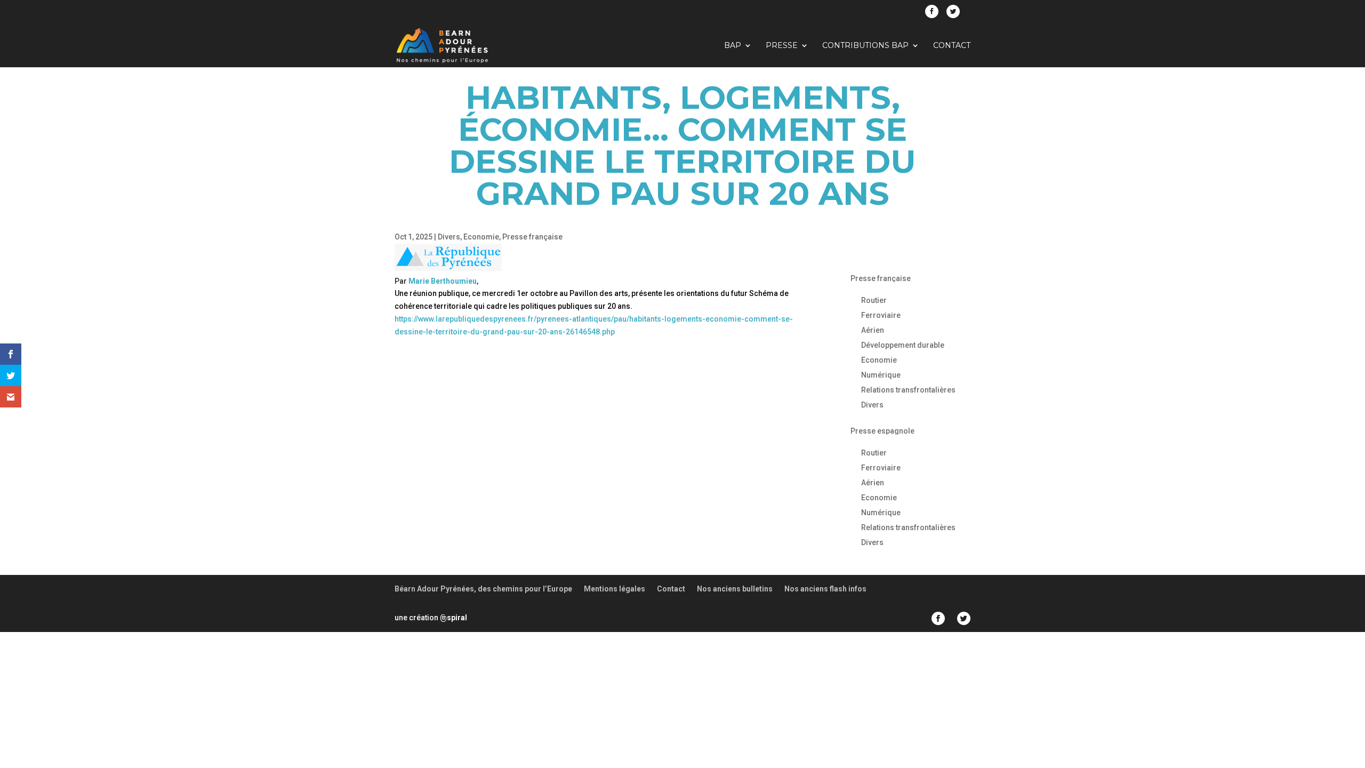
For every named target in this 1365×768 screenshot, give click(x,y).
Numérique (881, 375)
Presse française (532, 237)
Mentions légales (614, 589)
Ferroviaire (881, 315)
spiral (453, 617)
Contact (951, 46)
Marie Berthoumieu (442, 281)
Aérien (872, 330)
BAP (732, 46)
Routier (874, 300)
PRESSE (782, 46)
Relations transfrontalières (908, 390)
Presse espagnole (882, 431)
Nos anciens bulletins (735, 589)
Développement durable (902, 345)
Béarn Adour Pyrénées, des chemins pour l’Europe (483, 589)
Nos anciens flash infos (825, 589)
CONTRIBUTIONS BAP (865, 46)
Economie (481, 237)
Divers (449, 237)
